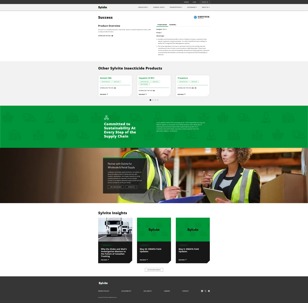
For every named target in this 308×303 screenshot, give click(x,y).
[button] (150, 100)
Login (194, 2)
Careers (186, 2)
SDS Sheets (148, 291)
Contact (185, 291)
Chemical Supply (159, 7)
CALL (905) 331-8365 (116, 187)
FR (195, 88)
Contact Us (205, 2)
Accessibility (126, 291)
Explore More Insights (154, 269)
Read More (101, 76)
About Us (205, 7)
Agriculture (142, 7)
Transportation (175, 7)
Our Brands (191, 7)
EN (112, 36)
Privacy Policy (103, 291)
